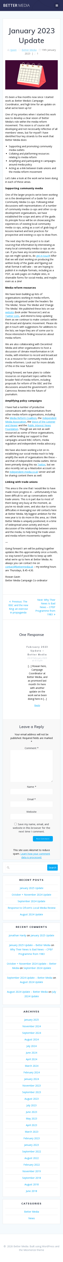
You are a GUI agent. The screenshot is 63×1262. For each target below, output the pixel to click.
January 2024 (31, 1079)
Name (31, 786)
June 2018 (31, 1191)
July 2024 (31, 1046)
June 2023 (31, 1112)
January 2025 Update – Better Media (29, 945)
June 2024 (31, 1052)
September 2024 (31, 1032)
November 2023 (31, 1085)
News (31, 1218)
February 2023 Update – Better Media (37, 651)
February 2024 (31, 1072)
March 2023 (31, 1131)
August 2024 (31, 1039)
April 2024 (31, 1059)
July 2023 (31, 1105)
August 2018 (31, 1184)
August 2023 (31, 1098)
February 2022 (31, 1164)
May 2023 (31, 1118)
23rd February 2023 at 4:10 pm (37, 659)
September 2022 (31, 1151)
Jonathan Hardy (17, 935)
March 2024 (31, 1065)
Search (52, 867)
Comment (31, 748)
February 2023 (31, 1138)
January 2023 (31, 1145)
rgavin (13, 50)
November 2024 (31, 1026)
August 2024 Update (31, 914)
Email (31, 799)
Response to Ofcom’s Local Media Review (31, 907)
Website (31, 811)
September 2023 (31, 1092)
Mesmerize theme (33, 1250)
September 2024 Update (31, 901)
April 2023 (31, 1125)
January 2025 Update (31, 888)
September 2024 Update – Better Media (29, 977)
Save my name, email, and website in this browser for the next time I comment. (31, 827)
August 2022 (31, 1158)
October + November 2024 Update (31, 894)
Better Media (29, 50)
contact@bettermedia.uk (19, 566)
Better (16, 5)
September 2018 (31, 1177)
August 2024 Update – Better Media (27, 991)
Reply (37, 705)
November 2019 (31, 1171)
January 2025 (31, 1019)
